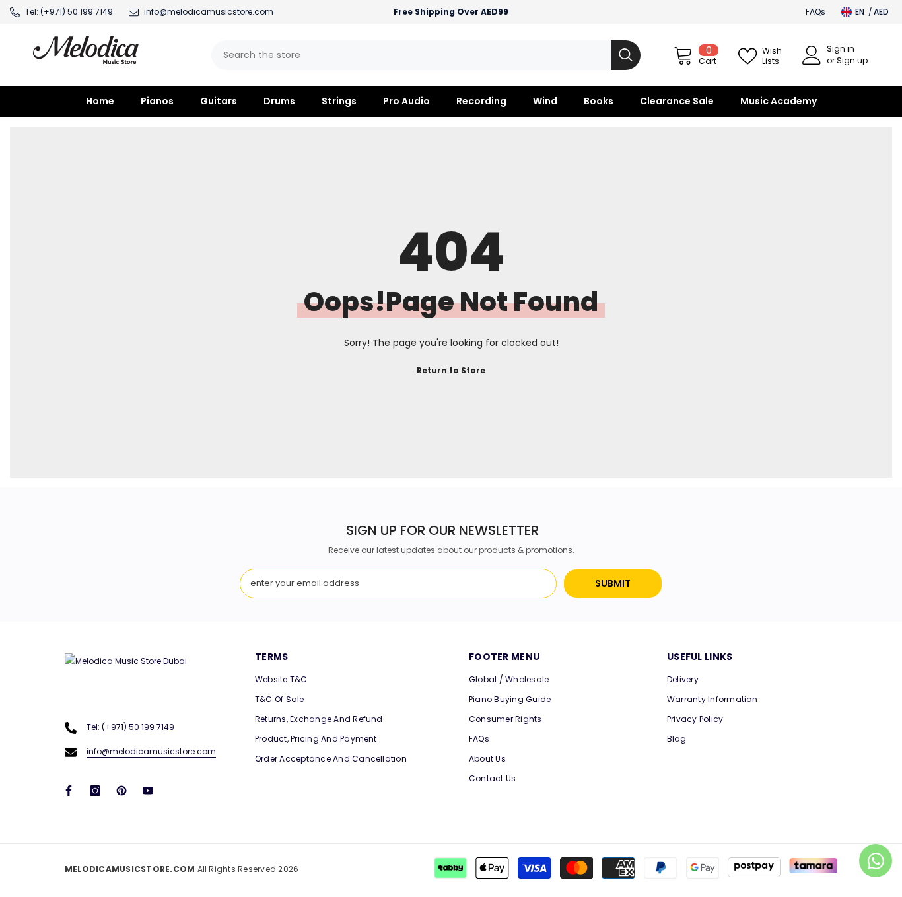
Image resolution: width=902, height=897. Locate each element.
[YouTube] (147, 790)
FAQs (815, 11)
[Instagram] (95, 790)
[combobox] (411, 55)
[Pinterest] (121, 790)
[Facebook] (68, 790)
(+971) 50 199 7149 (76, 11)
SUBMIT (613, 583)
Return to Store (451, 370)
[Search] (426, 55)
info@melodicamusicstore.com (151, 751)
